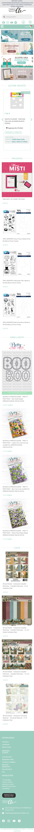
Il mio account (7, 757)
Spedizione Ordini (7, 759)
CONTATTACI (28, 5)
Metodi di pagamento (6, 766)
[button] (2, 119)
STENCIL (25, 141)
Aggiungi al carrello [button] (13, 132)
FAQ (3, 772)
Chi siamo (5, 742)
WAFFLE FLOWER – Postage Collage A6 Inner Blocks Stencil (15, 121)
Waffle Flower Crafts (18, 139)
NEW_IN (19, 141)
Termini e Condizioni (8, 762)
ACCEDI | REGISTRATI (17, 6)
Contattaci (5, 744)
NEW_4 (14, 141)
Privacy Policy (6, 747)
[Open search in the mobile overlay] (17, 16)
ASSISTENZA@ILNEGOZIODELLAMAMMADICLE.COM (17, 3)
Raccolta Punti (7, 769)
